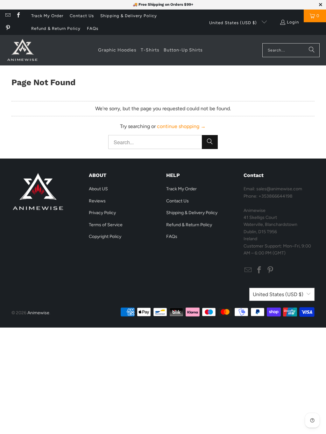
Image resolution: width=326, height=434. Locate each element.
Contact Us (82, 15)
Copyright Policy (105, 236)
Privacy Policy (102, 212)
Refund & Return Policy (56, 28)
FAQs (92, 28)
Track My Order (47, 15)
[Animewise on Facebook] (18, 15)
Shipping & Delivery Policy (128, 15)
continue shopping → (181, 126)
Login (293, 22)
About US (98, 189)
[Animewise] (22, 50)
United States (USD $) (233, 22)
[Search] (312, 50)
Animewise (38, 312)
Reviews (97, 201)
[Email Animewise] (8, 15)
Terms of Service (106, 224)
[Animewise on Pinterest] (8, 28)
